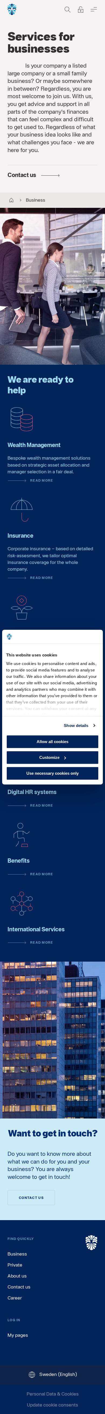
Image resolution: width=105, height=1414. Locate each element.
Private (15, 1265)
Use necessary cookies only (52, 773)
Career (15, 1298)
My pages (18, 1335)
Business (17, 1254)
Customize (49, 757)
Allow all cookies (52, 741)
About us (17, 1276)
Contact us (19, 1287)
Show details (76, 725)
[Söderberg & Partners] (12, 9)
